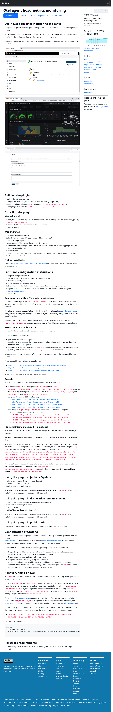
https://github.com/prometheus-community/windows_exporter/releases (34, 370)
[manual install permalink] (21, 216)
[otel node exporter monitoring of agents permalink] (62, 23)
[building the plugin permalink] (31, 195)
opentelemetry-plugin (68, 311)
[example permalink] (14, 379)
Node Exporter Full (11, 541)
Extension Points (90, 70)
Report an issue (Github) (93, 64)
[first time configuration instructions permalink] (54, 272)
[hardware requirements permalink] (38, 642)
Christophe (88, 92)
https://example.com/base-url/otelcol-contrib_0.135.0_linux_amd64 (36, 407)
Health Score (57, 16)
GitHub (86, 59)
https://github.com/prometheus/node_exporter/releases (29, 368)
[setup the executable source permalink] (37, 327)
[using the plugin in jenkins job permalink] (46, 522)
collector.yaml (69, 603)
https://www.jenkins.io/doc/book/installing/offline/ (28, 264)
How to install (101, 11)
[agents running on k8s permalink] (36, 572)
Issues (32, 16)
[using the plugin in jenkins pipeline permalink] (52, 477)
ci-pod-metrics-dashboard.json (19, 598)
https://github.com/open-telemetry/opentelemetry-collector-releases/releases (37, 365)
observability (89, 84)
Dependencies (43, 16)
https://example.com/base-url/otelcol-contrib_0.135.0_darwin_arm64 (37, 405)
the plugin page (102, 106)
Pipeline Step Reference (93, 67)
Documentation (10, 16)
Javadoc (87, 72)
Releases (23, 16)
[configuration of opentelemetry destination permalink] (55, 298)
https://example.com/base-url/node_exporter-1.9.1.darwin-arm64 (36, 399)
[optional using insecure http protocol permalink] (49, 427)
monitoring (88, 81)
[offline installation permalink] (26, 260)
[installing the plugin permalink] (32, 212)
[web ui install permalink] (21, 231)
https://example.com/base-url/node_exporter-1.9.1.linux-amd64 (35, 402)
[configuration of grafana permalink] (39, 531)
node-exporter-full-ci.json (51, 541)
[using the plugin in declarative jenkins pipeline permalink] (68, 498)
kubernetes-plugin (17, 579)
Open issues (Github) (92, 62)
